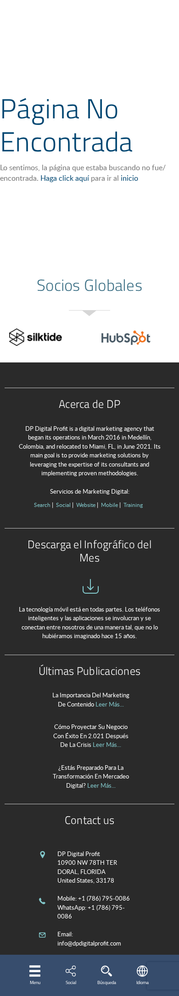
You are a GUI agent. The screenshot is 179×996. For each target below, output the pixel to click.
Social (63, 504)
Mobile (109, 504)
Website (85, 504)
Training (133, 504)
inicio (129, 178)
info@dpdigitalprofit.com (89, 943)
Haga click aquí (64, 178)
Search (42, 504)
